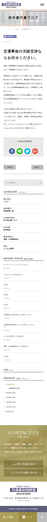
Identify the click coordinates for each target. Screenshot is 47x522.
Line (20, 151)
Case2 (6, 294)
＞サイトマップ (23, 500)
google (35, 151)
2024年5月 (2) (14, 388)
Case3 (6, 305)
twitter (27, 151)
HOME (17, 29)
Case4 (6, 356)
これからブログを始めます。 (14, 274)
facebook (12, 151)
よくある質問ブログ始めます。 (15, 336)
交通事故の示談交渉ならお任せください (18, 315)
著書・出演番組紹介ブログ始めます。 (17, 346)
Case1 (6, 284)
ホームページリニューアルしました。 (17, 264)
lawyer (10, 36)
